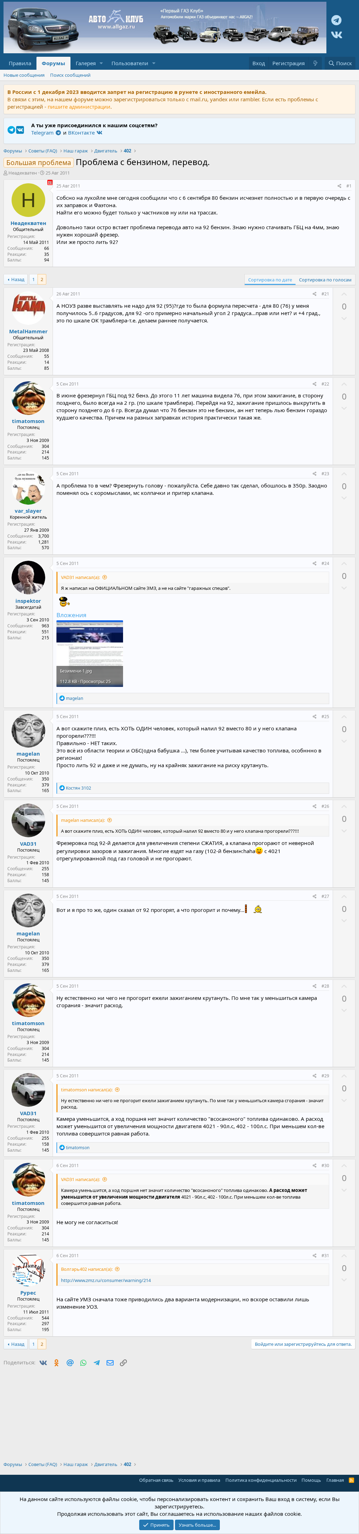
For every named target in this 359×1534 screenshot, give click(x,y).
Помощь (311, 1480)
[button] (101, 63)
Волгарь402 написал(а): (87, 1269)
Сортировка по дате (270, 280)
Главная (335, 1480)
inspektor (28, 600)
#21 (325, 294)
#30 (325, 1165)
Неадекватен (22, 173)
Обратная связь (156, 1480)
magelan (28, 753)
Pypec (28, 1292)
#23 (325, 474)
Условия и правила (199, 1480)
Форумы (53, 63)
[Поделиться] (339, 186)
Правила (20, 63)
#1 (349, 186)
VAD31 (28, 843)
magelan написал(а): (83, 820)
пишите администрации (79, 106)
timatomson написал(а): (87, 1089)
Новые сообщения (24, 75)
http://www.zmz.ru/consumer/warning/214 (106, 1280)
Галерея (86, 63)
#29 (325, 1076)
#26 (325, 806)
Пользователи (129, 63)
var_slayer (28, 510)
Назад (18, 279)
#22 (325, 384)
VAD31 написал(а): (80, 577)
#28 (325, 986)
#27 (325, 896)
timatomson (28, 420)
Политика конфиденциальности (261, 1480)
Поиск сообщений (70, 75)
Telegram (43, 132)
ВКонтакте (82, 132)
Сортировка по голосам (325, 280)
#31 (325, 1256)
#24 (325, 563)
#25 (325, 717)
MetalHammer (28, 331)
